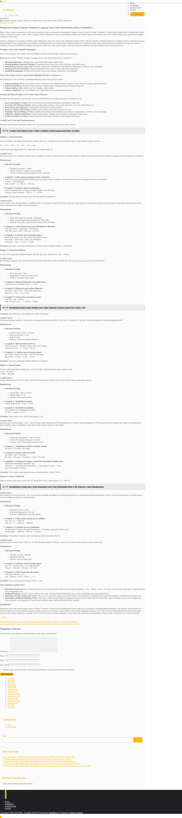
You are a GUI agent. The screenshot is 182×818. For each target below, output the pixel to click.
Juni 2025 (11, 707)
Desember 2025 (13, 694)
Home (7, 802)
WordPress (53, 813)
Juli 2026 (11, 678)
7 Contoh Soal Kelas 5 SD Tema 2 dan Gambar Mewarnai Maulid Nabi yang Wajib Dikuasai (38, 761)
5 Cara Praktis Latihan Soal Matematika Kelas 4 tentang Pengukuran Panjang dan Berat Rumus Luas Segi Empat (46, 766)
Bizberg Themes (76, 813)
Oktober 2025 (12, 698)
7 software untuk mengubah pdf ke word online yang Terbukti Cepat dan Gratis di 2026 (36, 759)
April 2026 (11, 685)
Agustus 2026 (12, 15)
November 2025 (13, 696)
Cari (4, 736)
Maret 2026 (11, 687)
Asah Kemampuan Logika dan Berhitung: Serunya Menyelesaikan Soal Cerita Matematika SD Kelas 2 (40, 624)
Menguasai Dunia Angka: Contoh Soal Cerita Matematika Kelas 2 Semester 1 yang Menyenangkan (39, 622)
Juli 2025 (11, 705)
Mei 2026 (11, 683)
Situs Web (4, 665)
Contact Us (137, 14)
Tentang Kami (10, 806)
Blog (9, 725)
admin (4, 617)
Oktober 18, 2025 (7, 23)
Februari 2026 (12, 689)
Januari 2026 (12, 692)
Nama (3, 656)
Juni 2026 (11, 681)
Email (3, 660)
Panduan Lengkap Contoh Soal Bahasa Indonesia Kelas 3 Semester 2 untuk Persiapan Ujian (38, 757)
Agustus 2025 (12, 703)
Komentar (4, 651)
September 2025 (13, 701)
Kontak (8, 808)
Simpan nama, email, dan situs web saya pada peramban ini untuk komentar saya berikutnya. (39, 670)
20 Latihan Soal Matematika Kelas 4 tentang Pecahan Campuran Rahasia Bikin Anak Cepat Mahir (40, 763)
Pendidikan (11, 727)
